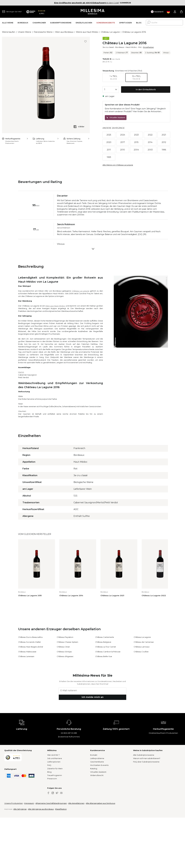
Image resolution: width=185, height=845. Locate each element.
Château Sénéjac (64, 652)
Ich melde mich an (92, 697)
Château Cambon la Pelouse (107, 652)
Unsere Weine (24, 32)
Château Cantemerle (104, 637)
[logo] (92, 12)
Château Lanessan (26, 656)
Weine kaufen (8, 32)
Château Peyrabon (65, 637)
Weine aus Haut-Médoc (87, 32)
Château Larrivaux (142, 647)
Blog (49, 772)
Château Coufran (141, 652)
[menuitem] (7, 23)
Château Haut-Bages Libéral (30, 647)
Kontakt (93, 755)
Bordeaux (119, 47)
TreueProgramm (54, 775)
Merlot (21, 372)
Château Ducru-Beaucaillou (30, 637)
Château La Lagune (110, 32)
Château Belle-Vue (103, 656)
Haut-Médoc (131, 47)
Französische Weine (43, 32)
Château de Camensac (144, 642)
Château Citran (63, 647)
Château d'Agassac (65, 656)
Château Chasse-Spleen (67, 642)
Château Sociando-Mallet (29, 642)
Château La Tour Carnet (105, 647)
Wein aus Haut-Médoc (55, 306)
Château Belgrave (103, 642)
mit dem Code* (86, 3)
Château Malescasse (27, 652)
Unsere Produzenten (13, 803)
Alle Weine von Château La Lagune (118, 165)
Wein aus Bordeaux (64, 32)
